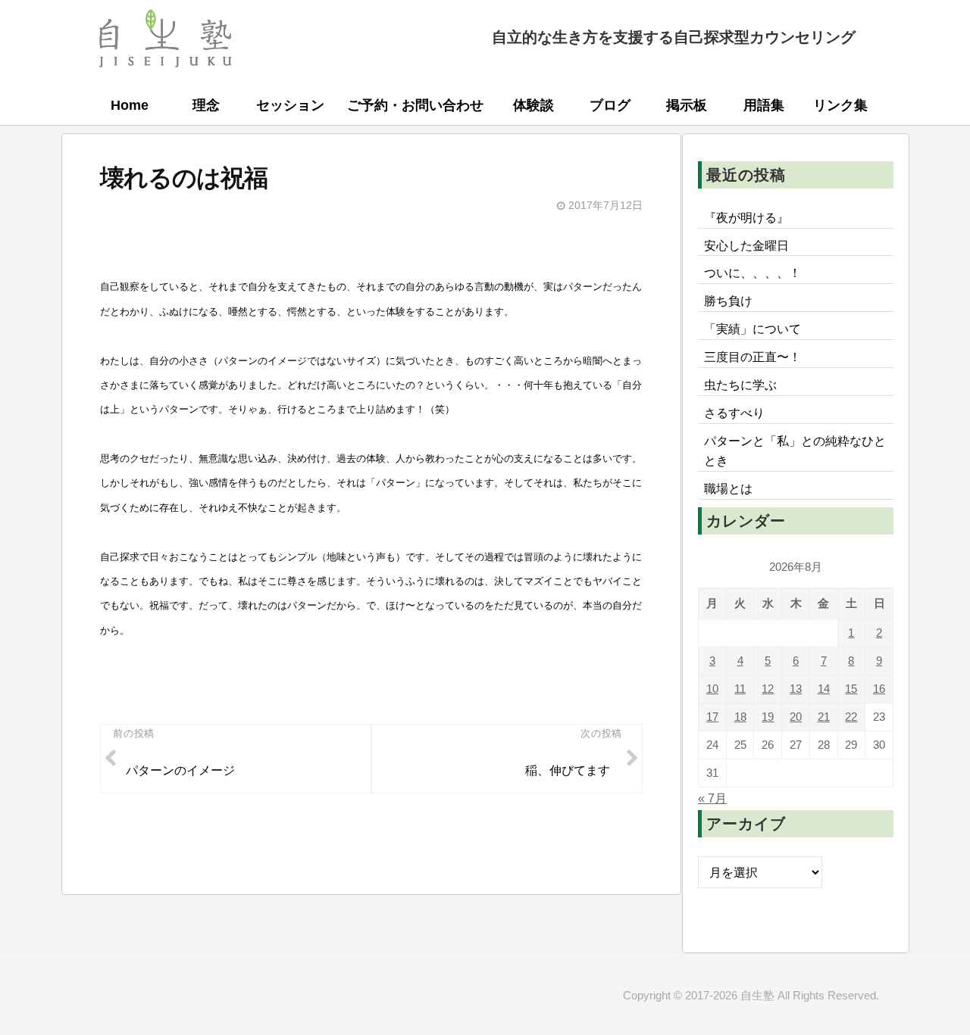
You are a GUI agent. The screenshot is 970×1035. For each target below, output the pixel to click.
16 (879, 689)
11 (740, 689)
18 (740, 717)
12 (768, 689)
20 (796, 717)
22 (851, 717)
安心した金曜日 (746, 245)
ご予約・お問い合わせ (415, 105)
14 (824, 689)
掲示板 (686, 105)
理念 (206, 105)
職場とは (728, 488)
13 (796, 689)
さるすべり (734, 412)
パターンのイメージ (180, 770)
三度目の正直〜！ (752, 356)
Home (130, 105)
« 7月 (712, 799)
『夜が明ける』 (746, 217)
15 (851, 689)
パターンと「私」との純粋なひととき (795, 450)
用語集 (763, 105)
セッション (290, 105)
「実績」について (752, 328)
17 (712, 717)
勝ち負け (728, 300)
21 (824, 717)
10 (712, 689)
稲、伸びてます (567, 770)
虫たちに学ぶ (740, 384)
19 (768, 717)
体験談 (533, 105)
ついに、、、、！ (752, 272)
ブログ (610, 105)
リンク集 (840, 105)
